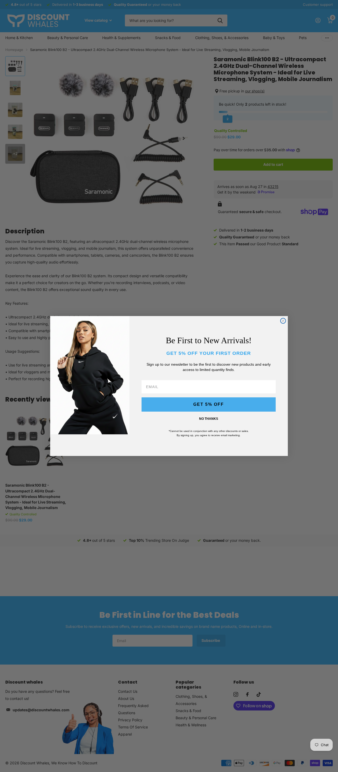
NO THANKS (208, 419)
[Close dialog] (283, 320)
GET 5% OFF (208, 404)
